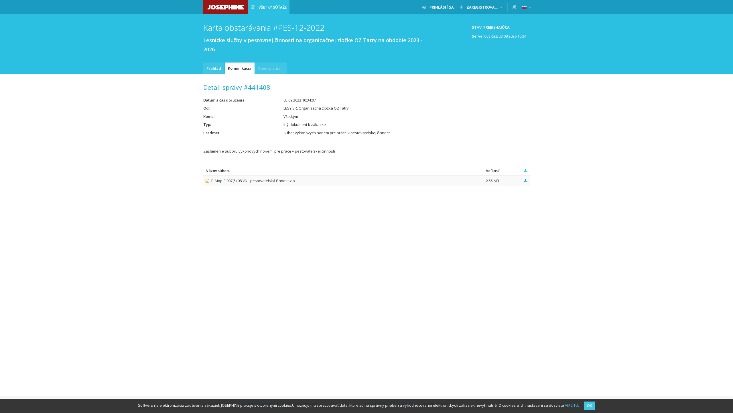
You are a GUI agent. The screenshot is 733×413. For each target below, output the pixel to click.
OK (589, 405)
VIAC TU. (572, 405)
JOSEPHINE (226, 7)
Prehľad (213, 68)
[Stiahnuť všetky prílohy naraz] (525, 170)
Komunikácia (239, 68)
